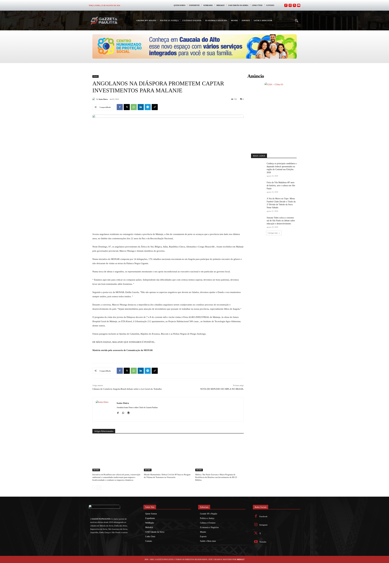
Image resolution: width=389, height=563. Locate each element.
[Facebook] (285, 5)
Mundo (95, 76)
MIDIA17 (240, 559)
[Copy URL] (155, 107)
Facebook (263, 516)
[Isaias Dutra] (94, 99)
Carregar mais (273, 187)
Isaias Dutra (103, 99)
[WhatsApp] (134, 107)
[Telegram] (148, 107)
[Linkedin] (141, 107)
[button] (296, 20)
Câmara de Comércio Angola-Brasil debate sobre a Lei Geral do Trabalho (127, 389)
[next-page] (99, 487)
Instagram (263, 525)
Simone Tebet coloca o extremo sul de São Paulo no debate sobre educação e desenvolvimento (281, 174)
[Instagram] (290, 5)
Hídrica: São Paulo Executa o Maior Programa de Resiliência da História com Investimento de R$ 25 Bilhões (216, 477)
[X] (127, 107)
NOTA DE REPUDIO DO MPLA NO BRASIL (222, 389)
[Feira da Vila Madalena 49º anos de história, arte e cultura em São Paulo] (258, 140)
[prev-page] (94, 487)
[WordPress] (128, 412)
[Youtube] (298, 5)
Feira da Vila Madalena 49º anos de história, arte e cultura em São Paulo (281, 139)
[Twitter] (294, 5)
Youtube (262, 542)
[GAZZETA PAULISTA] (104, 20)
